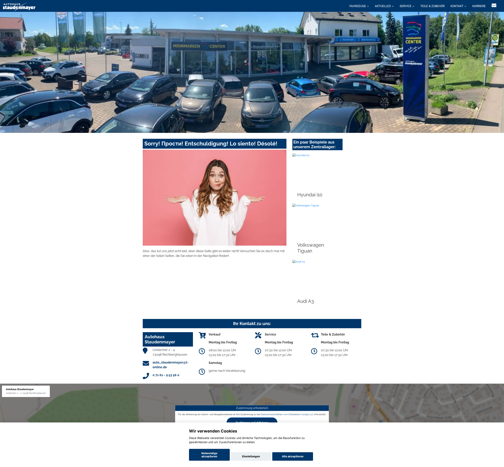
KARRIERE (479, 6)
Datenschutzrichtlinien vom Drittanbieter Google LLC (287, 414)
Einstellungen (251, 456)
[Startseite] (19, 6)
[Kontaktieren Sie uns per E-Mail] (494, 5)
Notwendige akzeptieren (209, 455)
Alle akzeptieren (292, 456)
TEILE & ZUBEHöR (432, 6)
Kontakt (456, 6)
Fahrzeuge (357, 6)
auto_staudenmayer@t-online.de (170, 365)
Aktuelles (383, 6)
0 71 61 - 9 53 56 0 (166, 375)
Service (405, 6)
